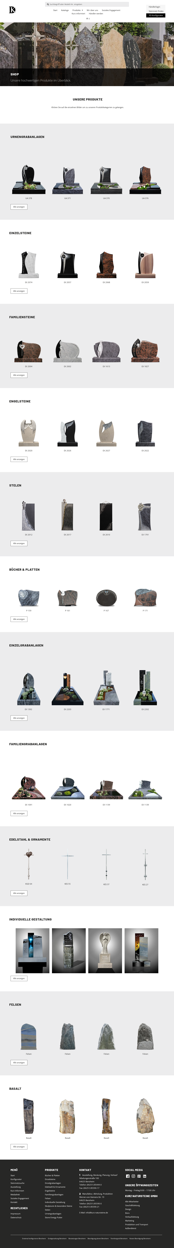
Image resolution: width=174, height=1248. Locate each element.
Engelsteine (50, 1190)
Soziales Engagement (111, 10)
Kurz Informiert (17, 1190)
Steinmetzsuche (17, 1183)
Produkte (76, 10)
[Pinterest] (139, 1176)
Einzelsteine (50, 1179)
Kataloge (65, 10)
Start (55, 10)
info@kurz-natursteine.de (97, 1212)
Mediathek (15, 1194)
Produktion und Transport (136, 1224)
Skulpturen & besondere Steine (58, 1206)
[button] (155, 7)
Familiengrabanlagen (54, 1194)
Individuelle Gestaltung (55, 1202)
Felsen (48, 1198)
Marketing (129, 1220)
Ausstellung (16, 1187)
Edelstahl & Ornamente (55, 1187)
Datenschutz (16, 1217)
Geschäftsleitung (132, 1205)
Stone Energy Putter (53, 1217)
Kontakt (14, 1202)
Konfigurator (16, 1179)
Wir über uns (92, 10)
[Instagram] (133, 1176)
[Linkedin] (144, 1176)
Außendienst (130, 1228)
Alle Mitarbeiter (132, 1201)
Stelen (47, 1210)
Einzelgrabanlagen (53, 1183)
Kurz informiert (78, 13)
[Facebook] (128, 1176)
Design (128, 1209)
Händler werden (96, 13)
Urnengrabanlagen (53, 1213)
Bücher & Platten (52, 1175)
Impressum (16, 1213)
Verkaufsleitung (132, 1217)
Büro (127, 1213)
